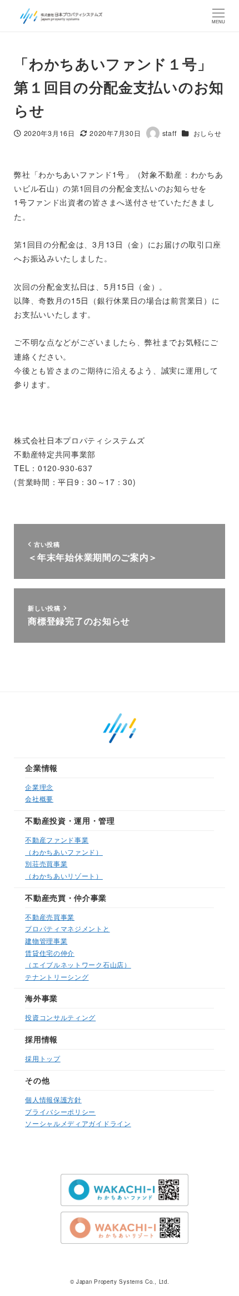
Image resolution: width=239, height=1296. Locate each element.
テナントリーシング (56, 976)
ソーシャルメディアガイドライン (78, 1123)
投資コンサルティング (60, 1017)
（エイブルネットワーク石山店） (78, 964)
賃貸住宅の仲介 (49, 952)
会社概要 (39, 798)
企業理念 (39, 786)
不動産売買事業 (49, 916)
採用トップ (43, 1058)
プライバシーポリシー (60, 1111)
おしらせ (207, 133)
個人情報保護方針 (53, 1099)
